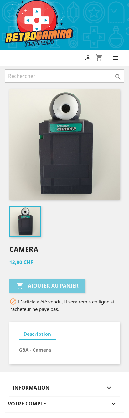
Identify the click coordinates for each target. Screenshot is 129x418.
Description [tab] (37, 334)
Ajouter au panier (47, 285)
